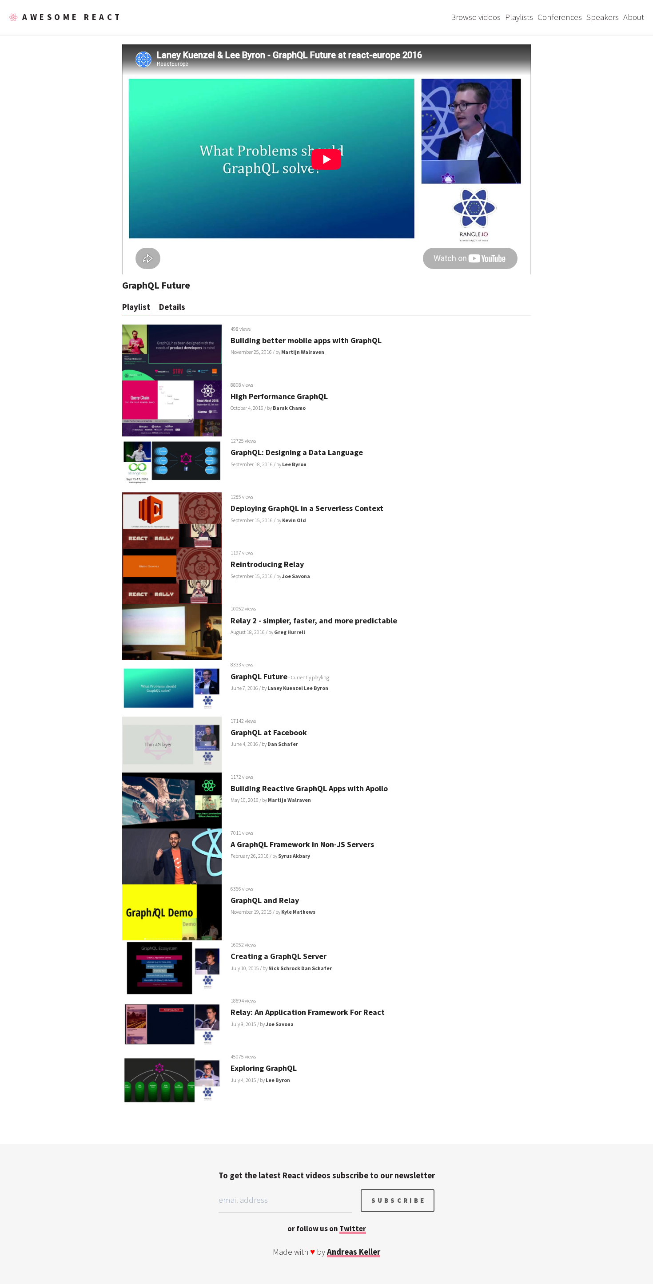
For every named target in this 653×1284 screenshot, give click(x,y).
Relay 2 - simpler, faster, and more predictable (314, 620)
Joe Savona (296, 576)
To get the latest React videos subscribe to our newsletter (327, 1175)
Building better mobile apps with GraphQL (306, 340)
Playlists (519, 17)
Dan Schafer (282, 744)
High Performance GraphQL (279, 396)
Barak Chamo (289, 407)
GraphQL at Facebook (269, 732)
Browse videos (476, 17)
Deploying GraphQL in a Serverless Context (307, 508)
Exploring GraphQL (264, 1068)
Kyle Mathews (298, 911)
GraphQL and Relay (265, 900)
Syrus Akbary (294, 855)
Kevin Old (294, 520)
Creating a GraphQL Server (278, 956)
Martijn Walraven (302, 352)
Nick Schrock (284, 968)
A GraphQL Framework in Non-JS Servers (302, 844)
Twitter (352, 1228)
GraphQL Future (259, 676)
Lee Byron (294, 464)
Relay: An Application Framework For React (308, 1012)
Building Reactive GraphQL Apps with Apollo (309, 788)
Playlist (136, 307)
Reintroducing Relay (267, 564)
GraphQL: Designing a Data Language (297, 452)
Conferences (560, 17)
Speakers (602, 17)
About (633, 17)
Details (172, 307)
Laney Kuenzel (285, 688)
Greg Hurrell (289, 632)
